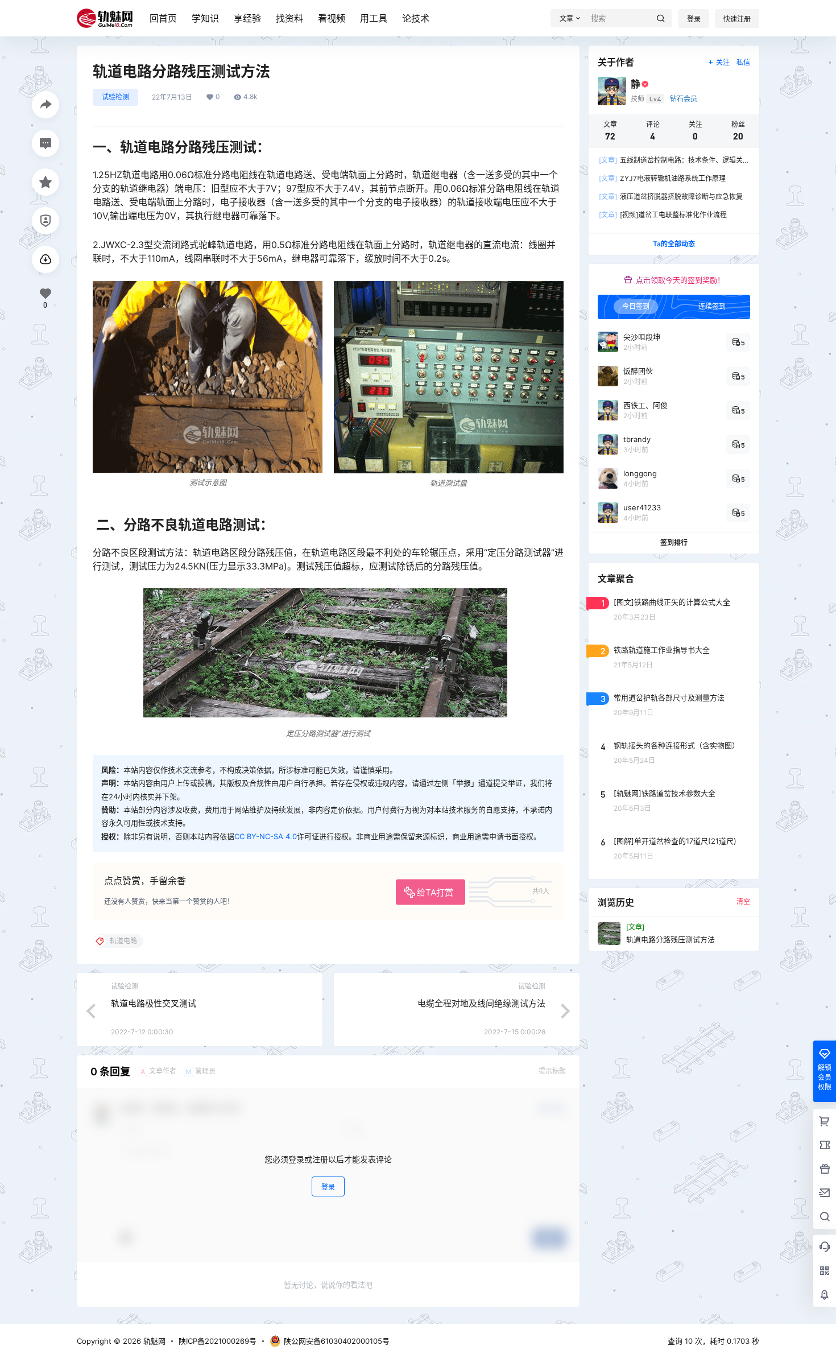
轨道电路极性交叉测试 (153, 1003)
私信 (743, 62)
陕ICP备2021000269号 (217, 1340)
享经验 (247, 18)
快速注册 (737, 19)
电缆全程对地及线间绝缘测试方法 (481, 1003)
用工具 (373, 18)
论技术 (415, 18)
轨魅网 (153, 1340)
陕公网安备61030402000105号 (337, 1340)
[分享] (45, 104)
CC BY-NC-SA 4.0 (265, 836)
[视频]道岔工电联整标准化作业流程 (663, 214)
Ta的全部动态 (674, 244)
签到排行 (674, 542)
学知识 (205, 18)
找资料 (289, 18)
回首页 (163, 18)
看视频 (331, 18)
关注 (723, 62)
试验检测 (115, 97)
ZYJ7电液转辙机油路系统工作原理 (662, 178)
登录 (694, 19)
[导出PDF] (45, 259)
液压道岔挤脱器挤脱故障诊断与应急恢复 (671, 196)
